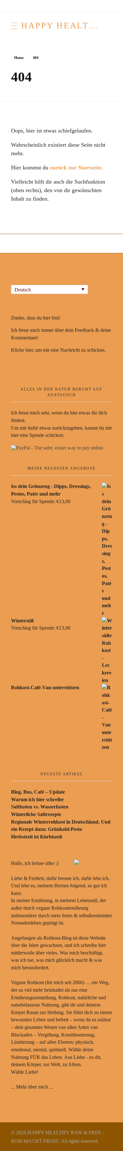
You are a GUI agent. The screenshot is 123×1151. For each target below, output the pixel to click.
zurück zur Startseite (75, 167)
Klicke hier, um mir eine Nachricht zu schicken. (58, 350)
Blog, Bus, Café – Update (38, 792)
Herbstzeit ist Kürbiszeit (36, 836)
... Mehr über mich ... (32, 1086)
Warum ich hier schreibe (37, 799)
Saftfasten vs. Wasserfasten (39, 806)
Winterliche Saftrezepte (36, 814)
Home (19, 58)
